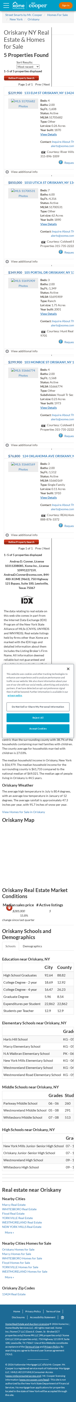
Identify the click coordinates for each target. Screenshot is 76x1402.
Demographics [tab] (32, 946)
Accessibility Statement (42, 1317)
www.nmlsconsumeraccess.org (23, 1375)
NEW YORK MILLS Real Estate (21, 1227)
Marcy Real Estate (14, 1204)
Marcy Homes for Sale (16, 1254)
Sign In (65, 5)
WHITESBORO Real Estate (19, 1209)
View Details (48, 134)
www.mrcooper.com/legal (34, 1379)
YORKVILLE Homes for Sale (20, 1267)
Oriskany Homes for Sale (18, 1249)
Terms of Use (53, 1311)
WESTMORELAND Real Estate (22, 1222)
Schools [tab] (10, 946)
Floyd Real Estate (13, 1213)
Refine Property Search (21, 78)
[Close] (68, 668)
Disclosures (18, 1317)
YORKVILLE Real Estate (17, 1218)
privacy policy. (15, 695)
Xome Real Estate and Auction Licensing (27, 1324)
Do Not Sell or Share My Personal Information (38, 706)
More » (9, 1232)
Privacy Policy (33, 1311)
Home (16, 1311)
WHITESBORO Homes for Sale (22, 1258)
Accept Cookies (38, 728)
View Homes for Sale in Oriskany (23, 812)
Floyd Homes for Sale (16, 1262)
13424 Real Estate (14, 1294)
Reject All (38, 717)
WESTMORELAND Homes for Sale (24, 1271)
